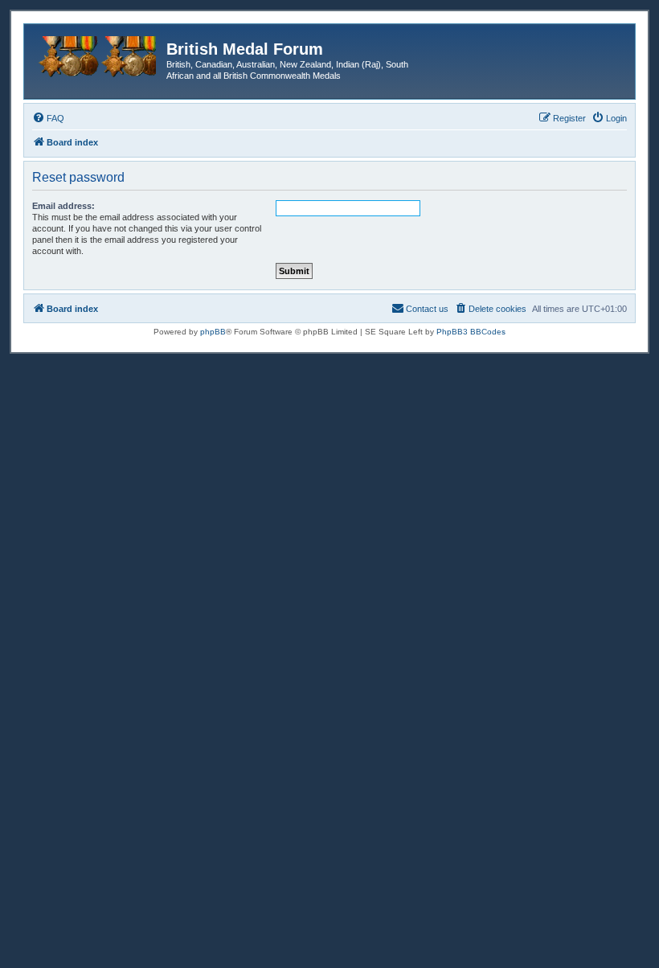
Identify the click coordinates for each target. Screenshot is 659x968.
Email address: (63, 206)
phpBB (213, 331)
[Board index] (97, 54)
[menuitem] (48, 118)
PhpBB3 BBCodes (471, 331)
